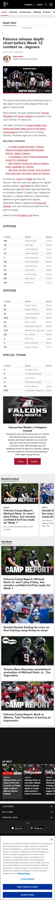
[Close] (52, 839)
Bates (29, 179)
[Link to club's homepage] (5, 3)
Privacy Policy (24, 873)
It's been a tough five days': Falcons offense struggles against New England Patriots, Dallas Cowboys (25, 150)
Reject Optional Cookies (27, 887)
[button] (12, 781)
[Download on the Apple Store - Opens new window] (17, 828)
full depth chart (24, 215)
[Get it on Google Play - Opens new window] (37, 829)
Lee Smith (25, 185)
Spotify (34, 461)
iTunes (20, 461)
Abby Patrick (18, 56)
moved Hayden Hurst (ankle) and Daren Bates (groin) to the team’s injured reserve (25, 128)
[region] (27, 868)
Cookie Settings (27, 879)
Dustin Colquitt (25, 116)
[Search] (46, 4)
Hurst (19, 179)
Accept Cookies (27, 895)
